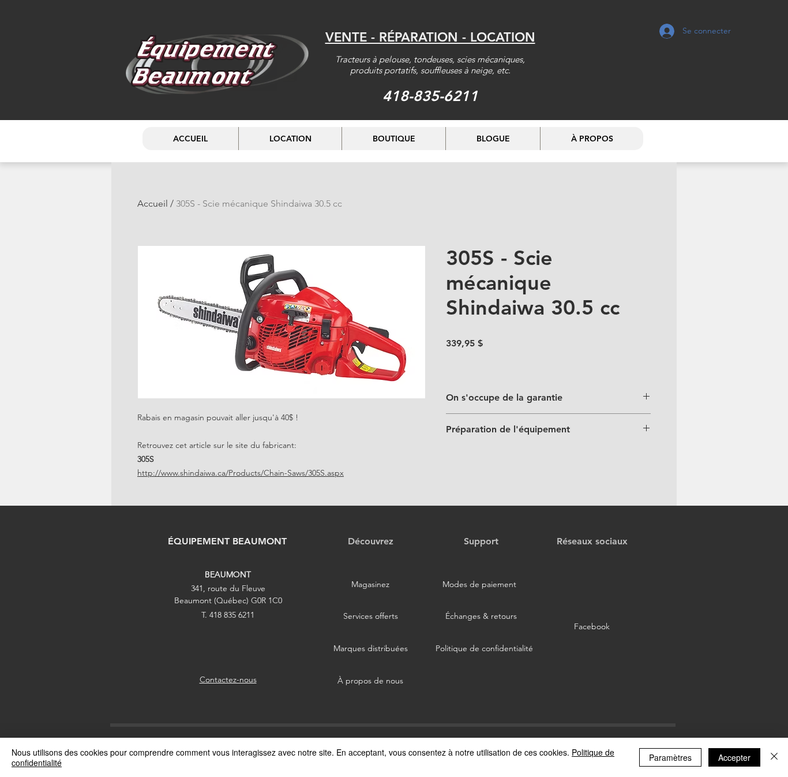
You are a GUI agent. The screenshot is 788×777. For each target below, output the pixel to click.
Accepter (734, 757)
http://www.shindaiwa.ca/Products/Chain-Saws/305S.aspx (240, 473)
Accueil (152, 203)
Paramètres (670, 757)
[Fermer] (774, 757)
